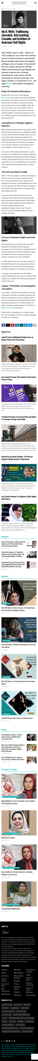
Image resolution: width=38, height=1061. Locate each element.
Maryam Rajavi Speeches (18, 977)
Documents (5, 976)
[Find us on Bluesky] (14, 1041)
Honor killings (21, 1011)
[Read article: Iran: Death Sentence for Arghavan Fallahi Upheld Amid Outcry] (19, 512)
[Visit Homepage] (19, 3)
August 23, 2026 (6, 382)
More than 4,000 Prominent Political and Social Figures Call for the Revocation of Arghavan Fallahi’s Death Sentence (13, 748)
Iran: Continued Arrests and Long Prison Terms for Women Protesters (12, 758)
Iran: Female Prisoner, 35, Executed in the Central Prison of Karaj (18, 378)
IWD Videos (17, 970)
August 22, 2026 (6, 422)
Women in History (11, 9)
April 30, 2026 (5, 721)
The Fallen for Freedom (11, 797)
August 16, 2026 (6, 762)
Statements (17, 995)
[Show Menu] (2, 3)
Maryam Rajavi (18, 973)
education (27, 1004)
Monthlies (6, 604)
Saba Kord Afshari (8, 1025)
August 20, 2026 (6, 840)
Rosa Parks (11, 308)
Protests (20, 1021)
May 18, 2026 (5, 569)
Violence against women (10, 1028)
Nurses (4, 1018)
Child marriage (7, 1004)
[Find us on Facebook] (1, 1041)
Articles (3, 973)
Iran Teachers (6, 1014)
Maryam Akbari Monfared (21, 1014)
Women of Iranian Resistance (29, 990)
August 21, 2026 (6, 462)
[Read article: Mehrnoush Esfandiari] (19, 822)
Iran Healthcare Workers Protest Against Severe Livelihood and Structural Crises (11, 737)
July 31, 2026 (5, 613)
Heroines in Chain (5, 985)
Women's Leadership (26, 1028)
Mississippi (5, 98)
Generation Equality (8, 1011)
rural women (29, 1021)
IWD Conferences (5, 990)
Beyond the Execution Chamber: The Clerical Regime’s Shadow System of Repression (17, 457)
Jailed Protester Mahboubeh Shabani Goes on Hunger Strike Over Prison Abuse (17, 338)
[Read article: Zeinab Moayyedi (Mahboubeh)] (19, 893)
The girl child (20, 1025)
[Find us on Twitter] (4, 1041)
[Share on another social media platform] (35, 325)
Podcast (16, 984)
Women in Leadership (29, 984)
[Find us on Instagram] (11, 1041)
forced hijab (15, 1008)
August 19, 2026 (6, 741)
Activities (4, 970)
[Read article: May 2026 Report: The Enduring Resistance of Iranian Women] (19, 666)
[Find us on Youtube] (7, 1041)
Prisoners (12, 1021)
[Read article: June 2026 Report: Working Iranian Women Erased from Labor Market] (19, 629)
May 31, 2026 (5, 686)
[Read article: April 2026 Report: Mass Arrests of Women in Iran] (19, 703)
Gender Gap (24, 1008)
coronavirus (17, 1004)
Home (3, 9)
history (9, 83)
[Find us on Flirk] (9, 1041)
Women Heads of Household (11, 1031)
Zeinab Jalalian (27, 1031)
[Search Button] (36, 3)
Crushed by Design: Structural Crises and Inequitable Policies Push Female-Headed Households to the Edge (13, 564)
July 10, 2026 (5, 548)
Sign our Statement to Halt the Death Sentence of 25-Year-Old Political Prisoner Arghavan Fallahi (13, 544)
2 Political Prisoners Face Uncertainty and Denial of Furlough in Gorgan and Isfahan (18, 418)
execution (5, 1008)
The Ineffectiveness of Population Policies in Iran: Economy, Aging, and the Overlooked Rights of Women (12, 554)
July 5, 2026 (5, 650)
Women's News (31, 995)
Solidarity (17, 992)
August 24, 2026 (6, 342)
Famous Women (4, 980)
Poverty (4, 1021)
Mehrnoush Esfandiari (8, 838)
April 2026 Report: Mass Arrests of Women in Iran (17, 718)
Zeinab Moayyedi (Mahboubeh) (10, 909)
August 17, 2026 (6, 753)
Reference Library (17, 988)
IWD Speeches (6, 994)
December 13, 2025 (6, 46)
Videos (28, 975)
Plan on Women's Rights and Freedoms (21, 1018)
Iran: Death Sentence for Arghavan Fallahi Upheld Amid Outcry (18, 497)
